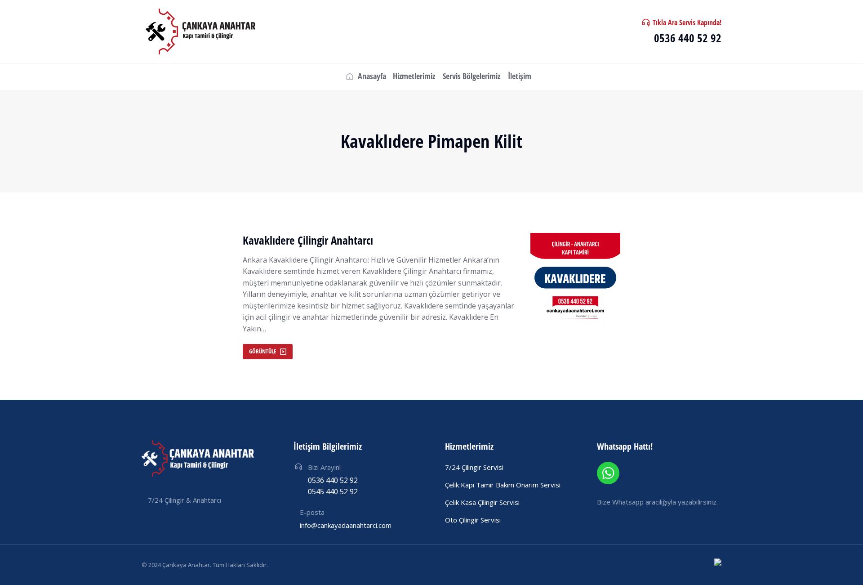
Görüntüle (262, 351)
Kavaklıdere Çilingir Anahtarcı (308, 240)
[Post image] (575, 278)
